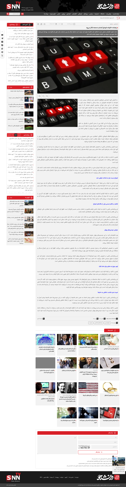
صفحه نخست (116, 14)
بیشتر (10, 87)
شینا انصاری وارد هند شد (26, 177)
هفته (16, 135)
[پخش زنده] (22, 14)
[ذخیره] (41, 24)
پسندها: (94, 319)
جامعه (111, 24)
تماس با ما (71, 477)
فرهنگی (80, 14)
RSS (41, 477)
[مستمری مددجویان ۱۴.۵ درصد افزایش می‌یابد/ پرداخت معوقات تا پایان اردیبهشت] (88, 362)
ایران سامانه (8, 485)
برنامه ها (46, 14)
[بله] (2, 45)
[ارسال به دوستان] (44, 24)
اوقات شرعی (46, 477)
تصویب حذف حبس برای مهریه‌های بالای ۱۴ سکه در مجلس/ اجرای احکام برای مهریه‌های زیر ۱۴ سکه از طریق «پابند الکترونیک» (20, 75)
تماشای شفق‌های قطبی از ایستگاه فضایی (15, 127)
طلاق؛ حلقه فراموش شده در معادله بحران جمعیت (15, 219)
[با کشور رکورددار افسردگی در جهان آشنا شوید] (88, 412)
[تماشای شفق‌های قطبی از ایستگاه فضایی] (29, 127)
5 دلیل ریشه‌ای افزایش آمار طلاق (111, 395)
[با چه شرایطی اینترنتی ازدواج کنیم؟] (110, 412)
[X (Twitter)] (2, 55)
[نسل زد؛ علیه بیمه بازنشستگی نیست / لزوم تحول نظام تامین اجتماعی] (29, 202)
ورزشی (63, 14)
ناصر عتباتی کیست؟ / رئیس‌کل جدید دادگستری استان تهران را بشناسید (21, 140)
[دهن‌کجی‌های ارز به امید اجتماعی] (110, 339)
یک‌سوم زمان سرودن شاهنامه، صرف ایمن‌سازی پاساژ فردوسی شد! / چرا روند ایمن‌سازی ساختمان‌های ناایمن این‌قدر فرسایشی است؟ (15, 226)
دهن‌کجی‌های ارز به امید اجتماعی (111, 349)
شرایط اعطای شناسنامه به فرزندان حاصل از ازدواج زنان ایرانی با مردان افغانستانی (46, 349)
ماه (12, 135)
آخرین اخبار (25, 25)
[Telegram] (2, 38)
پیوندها (57, 477)
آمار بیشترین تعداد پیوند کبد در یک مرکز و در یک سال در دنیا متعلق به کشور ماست (20, 173)
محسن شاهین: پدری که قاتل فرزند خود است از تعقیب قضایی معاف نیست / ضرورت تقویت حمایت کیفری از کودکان (20, 39)
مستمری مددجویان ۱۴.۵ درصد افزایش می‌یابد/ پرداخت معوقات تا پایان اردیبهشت (88, 374)
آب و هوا (52, 477)
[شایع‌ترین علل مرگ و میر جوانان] (67, 362)
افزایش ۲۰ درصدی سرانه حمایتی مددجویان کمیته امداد (47, 372)
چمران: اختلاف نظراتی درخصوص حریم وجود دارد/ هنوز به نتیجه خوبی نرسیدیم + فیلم (20, 182)
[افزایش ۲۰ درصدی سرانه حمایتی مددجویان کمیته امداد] (45, 362)
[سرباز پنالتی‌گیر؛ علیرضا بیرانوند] (29, 92)
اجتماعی (69, 14)
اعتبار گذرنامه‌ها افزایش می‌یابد (25, 70)
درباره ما (76, 477)
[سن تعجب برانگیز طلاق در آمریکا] (88, 387)
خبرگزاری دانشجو (99, 100)
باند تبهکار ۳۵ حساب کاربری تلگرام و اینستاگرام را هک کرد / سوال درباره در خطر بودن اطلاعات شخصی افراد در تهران (20, 60)
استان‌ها (97, 14)
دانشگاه (102, 14)
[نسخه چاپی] (38, 24)
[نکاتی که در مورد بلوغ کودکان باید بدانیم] (67, 412)
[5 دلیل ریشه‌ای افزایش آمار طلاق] (110, 387)
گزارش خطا (101, 319)
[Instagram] (2, 42)
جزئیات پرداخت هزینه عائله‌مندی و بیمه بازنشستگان (88, 348)
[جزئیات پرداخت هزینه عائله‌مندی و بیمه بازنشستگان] (88, 339)
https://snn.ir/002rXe (111, 318)
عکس (58, 14)
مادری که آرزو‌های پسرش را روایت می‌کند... (16, 99)
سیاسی (91, 14)
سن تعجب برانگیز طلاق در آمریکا (90, 395)
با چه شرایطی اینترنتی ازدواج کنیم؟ (110, 420)
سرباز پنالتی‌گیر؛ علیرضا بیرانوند (16, 91)
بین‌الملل (86, 14)
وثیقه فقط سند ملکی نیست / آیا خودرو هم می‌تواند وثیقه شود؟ (16, 233)
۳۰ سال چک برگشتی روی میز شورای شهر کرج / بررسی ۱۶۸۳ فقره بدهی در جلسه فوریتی (21, 66)
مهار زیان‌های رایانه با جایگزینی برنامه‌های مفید (47, 400)
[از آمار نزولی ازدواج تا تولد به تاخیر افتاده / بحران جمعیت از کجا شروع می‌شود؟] (29, 240)
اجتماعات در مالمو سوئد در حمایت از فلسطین (15, 120)
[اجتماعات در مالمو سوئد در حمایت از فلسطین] (29, 120)
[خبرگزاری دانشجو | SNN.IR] (108, 6)
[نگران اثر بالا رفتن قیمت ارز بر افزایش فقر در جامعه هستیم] (67, 339)
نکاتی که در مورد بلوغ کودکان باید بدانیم (68, 421)
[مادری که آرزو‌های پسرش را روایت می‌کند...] (29, 99)
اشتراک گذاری (39, 319)
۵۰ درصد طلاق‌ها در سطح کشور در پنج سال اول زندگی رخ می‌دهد (109, 372)
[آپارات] (2, 52)
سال (9, 135)
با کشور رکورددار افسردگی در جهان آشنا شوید (88, 421)
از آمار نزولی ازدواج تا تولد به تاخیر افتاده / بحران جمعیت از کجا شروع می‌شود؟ (20, 161)
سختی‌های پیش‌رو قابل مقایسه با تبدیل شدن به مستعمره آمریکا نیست (15, 106)
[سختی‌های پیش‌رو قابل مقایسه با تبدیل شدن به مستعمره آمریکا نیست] (29, 105)
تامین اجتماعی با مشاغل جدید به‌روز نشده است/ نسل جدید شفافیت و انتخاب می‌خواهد (20, 29)
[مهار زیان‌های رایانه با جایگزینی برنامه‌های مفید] (45, 387)
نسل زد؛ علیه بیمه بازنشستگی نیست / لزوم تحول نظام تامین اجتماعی (20, 48)
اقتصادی (74, 14)
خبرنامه (61, 477)
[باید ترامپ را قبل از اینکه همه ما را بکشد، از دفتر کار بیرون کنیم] (29, 114)
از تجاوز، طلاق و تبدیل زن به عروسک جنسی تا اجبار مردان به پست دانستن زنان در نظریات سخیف (67, 399)
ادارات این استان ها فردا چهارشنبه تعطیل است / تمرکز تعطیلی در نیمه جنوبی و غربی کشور (20, 150)
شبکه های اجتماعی (98, 323)
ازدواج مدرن (107, 323)
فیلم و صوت (53, 14)
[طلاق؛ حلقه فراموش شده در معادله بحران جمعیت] (29, 219)
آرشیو (66, 477)
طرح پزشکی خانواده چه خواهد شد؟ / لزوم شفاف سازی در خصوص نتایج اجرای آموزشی (20, 155)
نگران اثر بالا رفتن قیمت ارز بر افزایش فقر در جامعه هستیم (66, 350)
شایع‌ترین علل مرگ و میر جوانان (68, 371)
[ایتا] (2, 49)
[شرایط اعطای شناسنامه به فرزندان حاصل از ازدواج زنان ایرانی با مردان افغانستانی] (45, 339)
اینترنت (90, 323)
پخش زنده (108, 14)
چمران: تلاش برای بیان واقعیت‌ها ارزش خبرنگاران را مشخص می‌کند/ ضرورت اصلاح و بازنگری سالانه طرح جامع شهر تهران (20, 188)
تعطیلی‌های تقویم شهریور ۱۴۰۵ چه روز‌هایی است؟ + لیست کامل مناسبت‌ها (20, 53)
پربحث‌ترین (12, 25)
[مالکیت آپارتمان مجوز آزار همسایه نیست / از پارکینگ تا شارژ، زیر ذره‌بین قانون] (29, 211)
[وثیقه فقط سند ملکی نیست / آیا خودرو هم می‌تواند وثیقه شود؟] (29, 233)
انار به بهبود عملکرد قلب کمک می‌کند (107, 18)
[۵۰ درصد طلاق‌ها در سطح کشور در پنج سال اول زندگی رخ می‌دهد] (110, 362)
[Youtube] (2, 35)
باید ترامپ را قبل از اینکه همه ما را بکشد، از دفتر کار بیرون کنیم (15, 113)
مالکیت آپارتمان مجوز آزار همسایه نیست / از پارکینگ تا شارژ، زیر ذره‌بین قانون (22, 145)
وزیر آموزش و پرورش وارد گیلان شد (24, 44)
